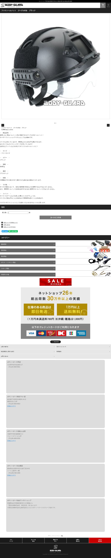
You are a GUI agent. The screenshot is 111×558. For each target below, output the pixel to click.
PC (62, 535)
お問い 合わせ (78, 540)
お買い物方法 (4, 346)
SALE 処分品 (100, 540)
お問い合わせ (7, 224)
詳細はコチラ (11, 406)
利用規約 (59, 351)
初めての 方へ (55, 540)
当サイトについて (61, 346)
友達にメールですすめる (10, 226)
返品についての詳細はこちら (11, 222)
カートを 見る (33, 540)
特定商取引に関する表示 (7, 351)
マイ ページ (11, 540)
